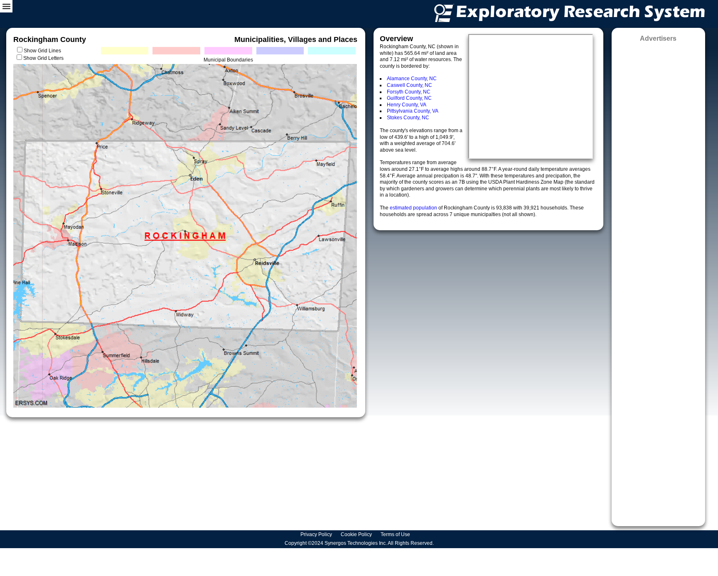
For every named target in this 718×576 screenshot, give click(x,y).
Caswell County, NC (409, 85)
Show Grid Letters (43, 58)
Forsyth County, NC (408, 92)
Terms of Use (396, 534)
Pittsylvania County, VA (412, 111)
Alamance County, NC (412, 78)
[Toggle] (6, 6)
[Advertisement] (658, 281)
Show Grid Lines (44, 51)
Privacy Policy (316, 534)
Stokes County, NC (408, 118)
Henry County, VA (406, 105)
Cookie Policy (357, 534)
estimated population (414, 208)
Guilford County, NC (409, 98)
